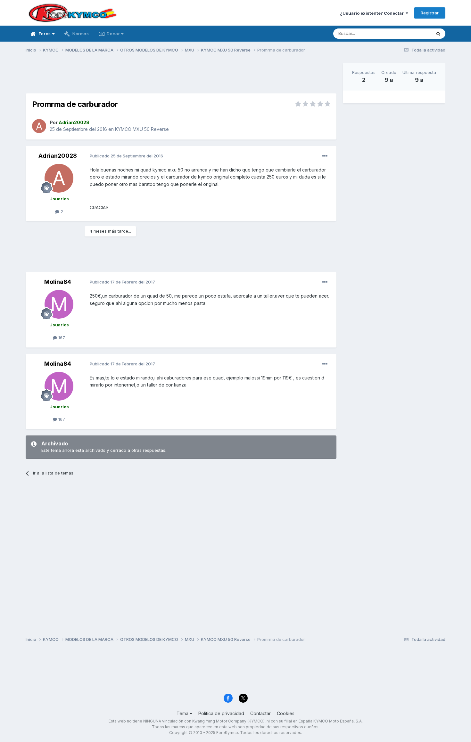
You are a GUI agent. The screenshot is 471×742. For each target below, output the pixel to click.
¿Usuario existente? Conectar (373, 13)
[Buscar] (438, 33)
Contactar (260, 713)
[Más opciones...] (324, 156)
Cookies (285, 713)
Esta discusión (409, 33)
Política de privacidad (221, 713)
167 (61, 337)
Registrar (430, 12)
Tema (183, 713)
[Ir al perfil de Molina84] (59, 304)
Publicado (126, 155)
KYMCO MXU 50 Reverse (142, 129)
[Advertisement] (181, 77)
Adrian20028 (57, 155)
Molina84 (57, 281)
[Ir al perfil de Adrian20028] (39, 126)
